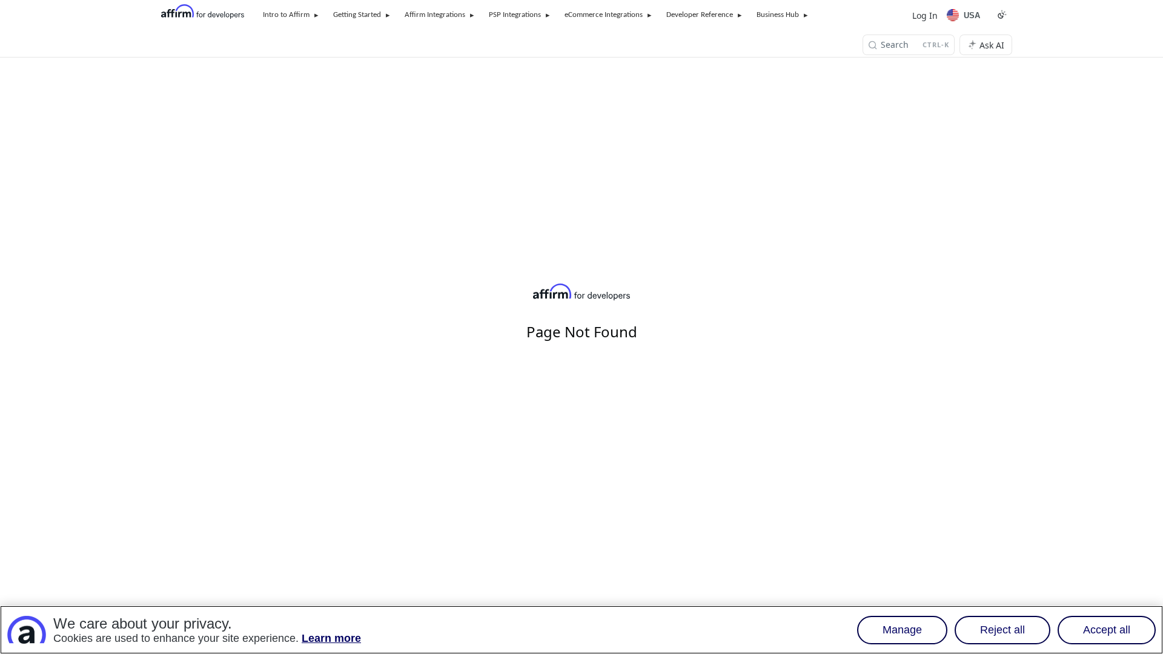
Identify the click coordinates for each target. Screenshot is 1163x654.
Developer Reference (699, 15)
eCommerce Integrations (604, 15)
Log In (925, 15)
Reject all (1002, 630)
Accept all (1106, 630)
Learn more (331, 638)
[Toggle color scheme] (1002, 14)
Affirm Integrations (435, 15)
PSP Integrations (515, 15)
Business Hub (778, 15)
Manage (902, 630)
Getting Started (357, 15)
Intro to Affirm (286, 15)
